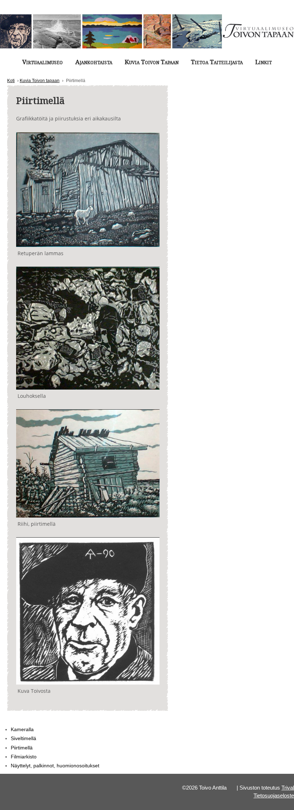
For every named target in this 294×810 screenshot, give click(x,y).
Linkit (263, 62)
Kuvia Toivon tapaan (152, 62)
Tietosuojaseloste (273, 796)
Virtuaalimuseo (42, 62)
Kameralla (22, 729)
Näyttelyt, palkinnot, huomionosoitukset (55, 765)
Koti (11, 80)
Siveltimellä (23, 738)
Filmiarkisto (24, 756)
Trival (287, 788)
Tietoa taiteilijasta (217, 62)
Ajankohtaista (93, 62)
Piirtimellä (22, 748)
